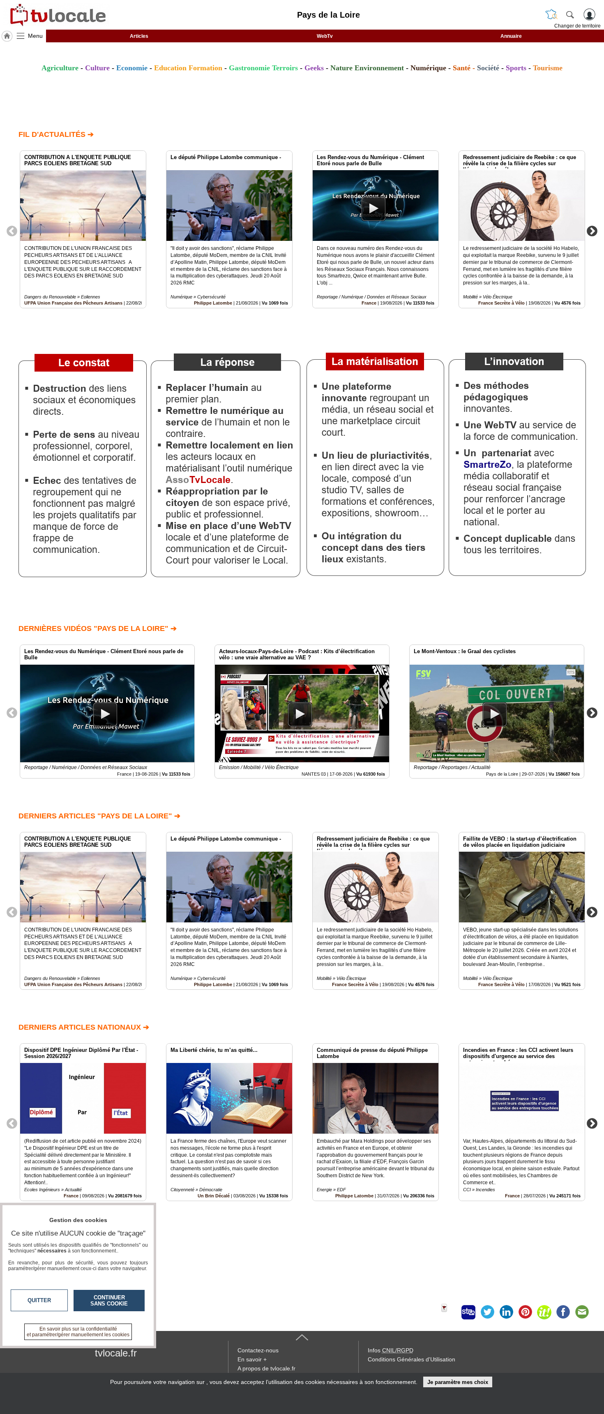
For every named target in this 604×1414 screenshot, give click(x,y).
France (369, 302)
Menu (35, 35)
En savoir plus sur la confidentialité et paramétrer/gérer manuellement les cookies (78, 1332)
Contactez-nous (258, 1350)
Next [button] (592, 230)
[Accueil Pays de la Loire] (7, 36)
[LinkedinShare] (506, 1312)
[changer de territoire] (551, 14)
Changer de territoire (577, 26)
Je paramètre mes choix (457, 1382)
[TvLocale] (56, 14)
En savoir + (252, 1359)
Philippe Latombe (213, 302)
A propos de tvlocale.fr (266, 1368)
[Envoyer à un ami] (582, 1312)
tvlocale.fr (116, 1353)
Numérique (428, 68)
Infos (390, 1350)
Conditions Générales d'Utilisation (411, 1359)
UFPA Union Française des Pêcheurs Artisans (73, 302)
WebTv (325, 36)
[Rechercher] (570, 14)
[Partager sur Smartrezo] (468, 1312)
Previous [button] (12, 230)
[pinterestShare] (525, 1312)
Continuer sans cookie (109, 1300)
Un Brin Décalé (214, 1195)
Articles (139, 36)
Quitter (39, 1300)
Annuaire (511, 36)
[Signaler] (449, 1312)
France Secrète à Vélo (501, 302)
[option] (83, 229)
